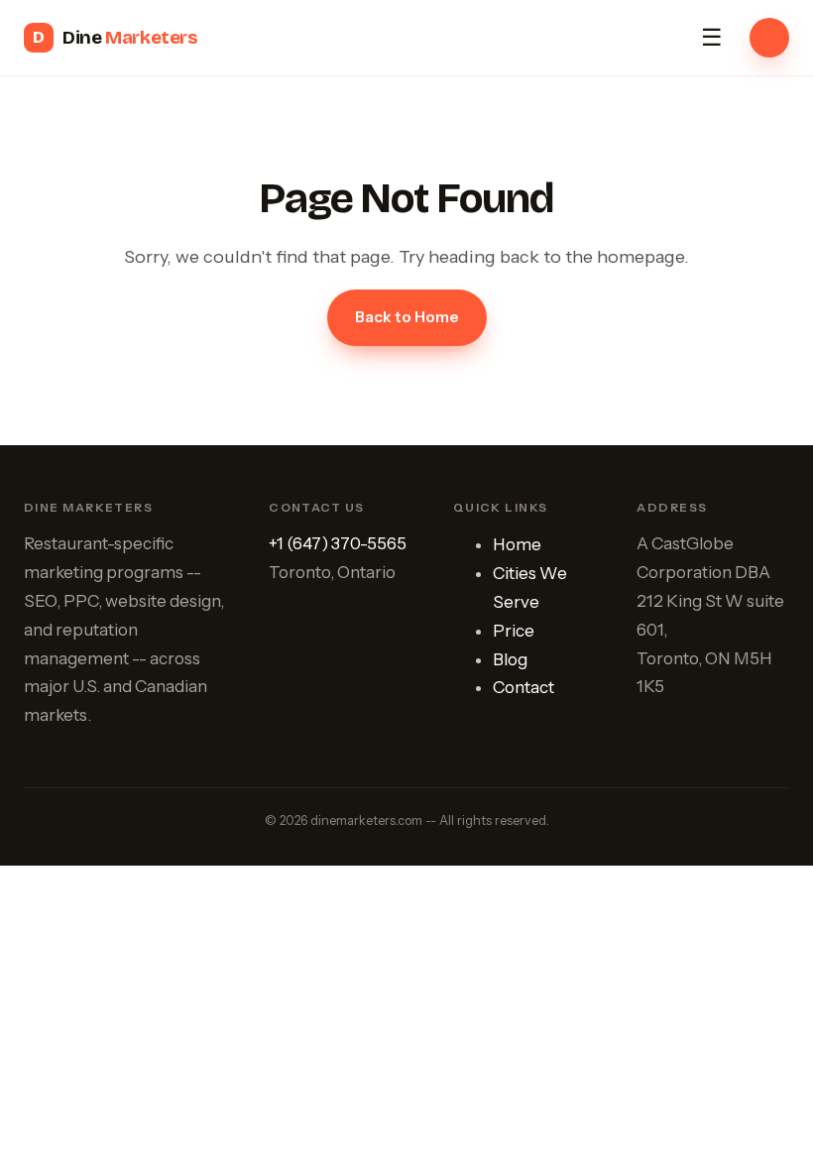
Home (517, 544)
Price (513, 631)
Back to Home (407, 316)
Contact (523, 687)
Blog (510, 659)
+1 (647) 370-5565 (337, 543)
